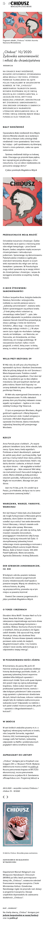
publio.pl (34, 766)
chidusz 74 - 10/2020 (11, 791)
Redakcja (8, 65)
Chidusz (20, 3)
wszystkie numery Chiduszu (25, 788)
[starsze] (7, 797)
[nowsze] (3, 797)
